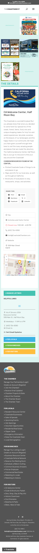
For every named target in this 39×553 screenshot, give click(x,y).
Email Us (9, 328)
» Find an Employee (11, 469)
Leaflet (8, 275)
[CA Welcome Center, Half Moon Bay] (19, 262)
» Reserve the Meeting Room (15, 461)
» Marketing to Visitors (12, 478)
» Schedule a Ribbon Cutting (14, 464)
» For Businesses (12, 345)
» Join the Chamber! (11, 388)
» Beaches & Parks (11, 502)
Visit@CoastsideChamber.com (19, 235)
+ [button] (6, 256)
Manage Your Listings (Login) (14, 450)
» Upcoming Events (11, 420)
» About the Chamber (12, 396)
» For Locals (11, 339)
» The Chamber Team (12, 402)
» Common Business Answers (15, 467)
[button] (19, 225)
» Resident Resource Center (14, 412)
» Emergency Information (13, 434)
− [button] (6, 259)
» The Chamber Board (12, 399)
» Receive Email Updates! (13, 391)
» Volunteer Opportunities (13, 426)
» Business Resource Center (14, 456)
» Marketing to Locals (12, 475)
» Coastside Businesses (13, 415)
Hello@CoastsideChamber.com (15, 531)
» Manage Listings (13, 293)
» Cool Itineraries (10, 499)
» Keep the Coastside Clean (14, 437)
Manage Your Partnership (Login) (16, 382)
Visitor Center (24, 220)
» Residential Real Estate (13, 429)
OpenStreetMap (22, 275)
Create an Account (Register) (15, 385)
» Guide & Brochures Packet (14, 491)
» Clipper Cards (9, 431)
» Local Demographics (12, 440)
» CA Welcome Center (12, 488)
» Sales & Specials (10, 417)
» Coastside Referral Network (15, 458)
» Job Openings (10, 423)
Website (11, 240)
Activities (11, 220)
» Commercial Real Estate (13, 472)
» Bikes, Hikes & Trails (12, 505)
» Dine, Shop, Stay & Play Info (15, 494)
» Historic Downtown (12, 496)
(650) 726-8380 (14, 230)
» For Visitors (11, 352)
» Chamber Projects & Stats (14, 393)
